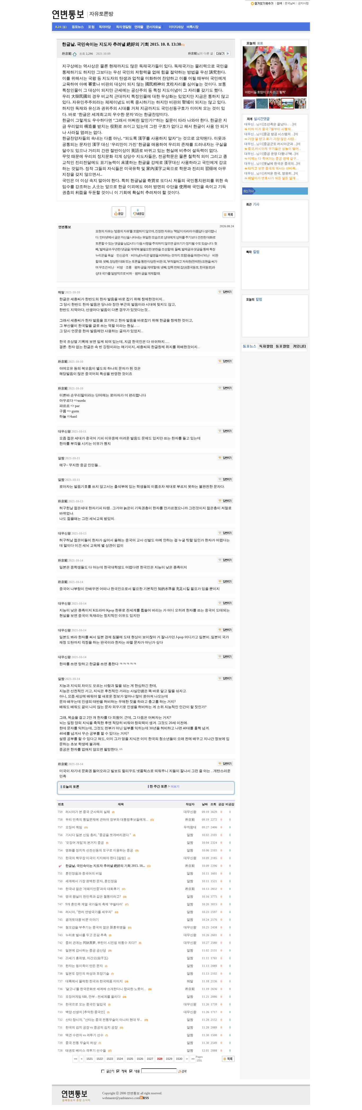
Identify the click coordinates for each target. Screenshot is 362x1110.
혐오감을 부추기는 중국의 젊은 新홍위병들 (95, 927)
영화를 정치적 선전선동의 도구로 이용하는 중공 (99, 850)
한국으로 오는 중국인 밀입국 (85, 1004)
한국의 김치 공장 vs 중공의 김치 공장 (91, 1027)
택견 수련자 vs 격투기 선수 (84, 1035)
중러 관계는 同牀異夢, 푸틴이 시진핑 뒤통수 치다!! (101, 943)
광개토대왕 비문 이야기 (82, 920)
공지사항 (303, 3)
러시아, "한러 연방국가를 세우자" (89, 912)
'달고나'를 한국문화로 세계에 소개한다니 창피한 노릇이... (105, 989)
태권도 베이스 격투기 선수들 (85, 1050)
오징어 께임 (73, 827)
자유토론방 (101, 13)
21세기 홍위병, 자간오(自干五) (86, 958)
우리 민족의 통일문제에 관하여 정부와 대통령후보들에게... (106, 819)
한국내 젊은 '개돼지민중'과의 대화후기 (92, 889)
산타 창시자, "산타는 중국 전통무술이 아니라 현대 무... (103, 1020)
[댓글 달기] (225, 291)
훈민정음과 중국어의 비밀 (83, 873)
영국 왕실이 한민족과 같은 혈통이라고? (93, 896)
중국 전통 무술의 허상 (80, 1043)
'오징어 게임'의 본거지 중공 (84, 843)
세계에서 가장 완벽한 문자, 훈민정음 (91, 881)
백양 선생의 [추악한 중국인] (85, 1012)
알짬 (61, 458)
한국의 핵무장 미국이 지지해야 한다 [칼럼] (95, 858)
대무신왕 (64, 431)
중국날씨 (290, 3)
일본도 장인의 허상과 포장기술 (87, 973)
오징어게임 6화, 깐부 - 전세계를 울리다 (93, 996)
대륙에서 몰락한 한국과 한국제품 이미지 (94, 981)
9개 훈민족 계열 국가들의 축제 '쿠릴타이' (94, 904)
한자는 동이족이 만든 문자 (84, 966)
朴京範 (67, 53)
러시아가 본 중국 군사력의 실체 (87, 812)
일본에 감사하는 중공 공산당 (85, 950)
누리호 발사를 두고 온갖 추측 (86, 935)
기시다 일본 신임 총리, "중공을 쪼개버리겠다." (98, 835)
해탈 (61, 292)
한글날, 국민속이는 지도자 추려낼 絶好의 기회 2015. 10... (105, 866)
